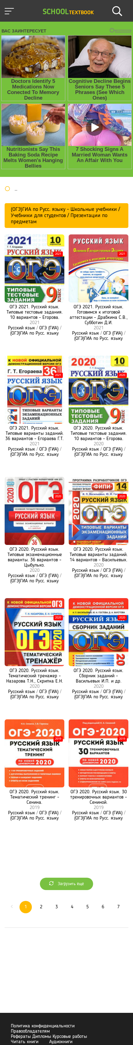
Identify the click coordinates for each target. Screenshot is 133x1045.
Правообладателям (30, 1031)
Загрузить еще (70, 884)
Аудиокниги (60, 1041)
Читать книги (24, 1041)
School (68, 12)
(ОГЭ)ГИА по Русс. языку (34, 333)
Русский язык (21, 328)
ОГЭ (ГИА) (48, 328)
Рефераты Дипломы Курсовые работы (49, 1036)
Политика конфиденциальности (43, 1026)
